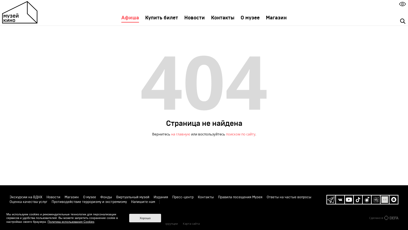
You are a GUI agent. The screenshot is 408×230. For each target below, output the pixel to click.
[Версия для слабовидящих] (402, 4)
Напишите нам (143, 202)
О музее (250, 17)
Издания (161, 197)
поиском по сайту (240, 134)
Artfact (385, 199)
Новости (194, 17)
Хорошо (145, 218)
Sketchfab (393, 199)
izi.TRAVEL (376, 199)
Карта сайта (191, 224)
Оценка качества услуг (28, 202)
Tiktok (358, 199)
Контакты (222, 17)
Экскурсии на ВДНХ (26, 197)
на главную (180, 134)
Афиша (130, 17)
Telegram (331, 199)
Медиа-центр (165, 208)
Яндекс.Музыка (367, 199)
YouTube (349, 199)
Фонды (106, 197)
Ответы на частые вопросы (289, 197)
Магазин (276, 17)
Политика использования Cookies (71, 221)
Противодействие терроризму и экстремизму (89, 202)
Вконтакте (340, 199)
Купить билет (161, 17)
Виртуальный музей (132, 197)
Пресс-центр (183, 197)
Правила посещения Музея (240, 197)
